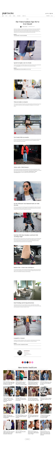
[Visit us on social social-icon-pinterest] (47, 13)
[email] (1, 19)
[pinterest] (1, 10)
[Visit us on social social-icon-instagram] (50, 13)
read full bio (25, 355)
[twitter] (27, 362)
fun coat (26, 171)
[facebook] (25, 362)
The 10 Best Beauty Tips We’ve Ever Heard (20, 35)
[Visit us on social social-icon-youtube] (52, 13)
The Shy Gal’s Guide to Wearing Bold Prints (21, 344)
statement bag (31, 171)
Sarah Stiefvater (25, 26)
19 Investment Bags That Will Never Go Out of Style (22, 69)
